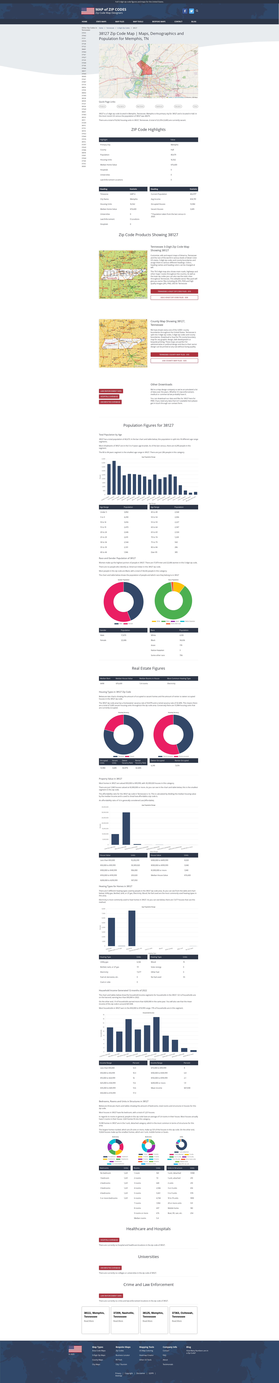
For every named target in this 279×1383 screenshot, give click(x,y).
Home (101, 28)
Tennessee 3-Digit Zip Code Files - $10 (174, 291)
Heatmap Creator (146, 1355)
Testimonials (168, 1364)
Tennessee (110, 28)
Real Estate (140, 106)
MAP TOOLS (138, 21)
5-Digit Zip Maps (98, 1355)
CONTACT (178, 21)
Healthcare (159, 106)
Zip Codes (120, 1350)
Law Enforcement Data (111, 391)
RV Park (119, 1360)
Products (102, 106)
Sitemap (118, 1376)
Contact (166, 1350)
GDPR (151, 1373)
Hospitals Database (109, 396)
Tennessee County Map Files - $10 (174, 354)
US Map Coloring (146, 1350)
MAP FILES (119, 21)
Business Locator (123, 1355)
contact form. (177, 403)
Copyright (129, 1373)
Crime (195, 106)
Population (121, 106)
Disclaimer (140, 1373)
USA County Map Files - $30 (174, 361)
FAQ (164, 1355)
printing (161, 342)
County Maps (97, 1360)
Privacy (118, 1373)
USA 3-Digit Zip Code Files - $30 (174, 297)
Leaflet (170, 97)
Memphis (174, 144)
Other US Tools (145, 1360)
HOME (84, 21)
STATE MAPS (101, 21)
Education (178, 106)
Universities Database (110, 402)
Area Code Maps (99, 1350)
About (165, 1360)
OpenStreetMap (179, 97)
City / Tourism (121, 1364)
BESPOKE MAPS (158, 21)
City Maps (96, 1364)
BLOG (193, 21)
